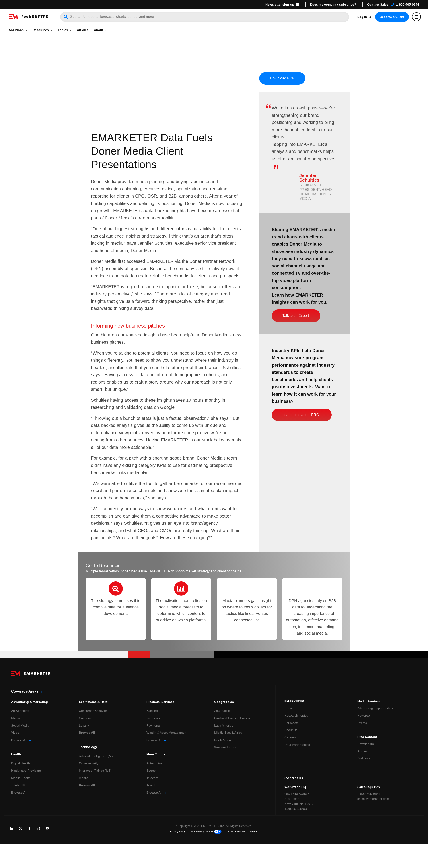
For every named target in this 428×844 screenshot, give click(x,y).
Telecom (152, 778)
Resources (41, 30)
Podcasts (363, 758)
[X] (22, 830)
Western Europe (225, 747)
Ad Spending (20, 710)
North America (224, 740)
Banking (152, 710)
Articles (82, 30)
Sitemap (253, 831)
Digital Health (20, 763)
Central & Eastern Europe (232, 718)
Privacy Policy (177, 831)
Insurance (153, 718)
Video (15, 732)
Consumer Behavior (93, 710)
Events (362, 723)
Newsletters (365, 744)
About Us (290, 730)
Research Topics (296, 715)
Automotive (154, 763)
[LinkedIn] (13, 830)
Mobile (83, 778)
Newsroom (364, 715)
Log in (362, 17)
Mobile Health (21, 778)
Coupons (85, 718)
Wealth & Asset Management (166, 732)
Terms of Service (235, 831)
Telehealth (18, 785)
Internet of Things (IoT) (95, 770)
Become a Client (392, 17)
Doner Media (103, 181)
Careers (290, 737)
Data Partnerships (297, 744)
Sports (151, 770)
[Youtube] (49, 830)
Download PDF (282, 78)
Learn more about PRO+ (301, 415)
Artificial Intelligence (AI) (96, 756)
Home (288, 708)
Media (15, 718)
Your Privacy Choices (202, 831)
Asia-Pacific (222, 710)
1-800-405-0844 (407, 4)
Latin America (223, 725)
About (98, 30)
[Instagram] (40, 830)
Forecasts (291, 723)
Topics (63, 30)
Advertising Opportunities (375, 708)
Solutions (16, 30)
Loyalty (84, 725)
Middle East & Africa (228, 732)
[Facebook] (31, 830)
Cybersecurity (88, 763)
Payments (153, 725)
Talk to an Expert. (296, 316)
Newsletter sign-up (279, 4)
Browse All (21, 740)
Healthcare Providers (26, 770)
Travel (150, 785)
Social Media (20, 725)
